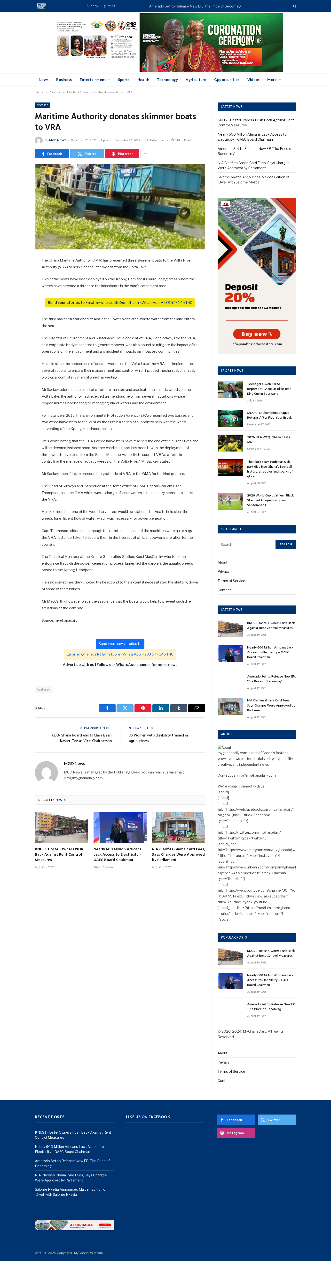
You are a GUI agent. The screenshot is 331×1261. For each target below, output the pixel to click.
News (43, 79)
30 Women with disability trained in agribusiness (158, 738)
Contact (224, 590)
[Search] (294, 6)
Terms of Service (231, 581)
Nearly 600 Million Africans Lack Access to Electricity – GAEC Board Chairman (118, 855)
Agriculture (196, 79)
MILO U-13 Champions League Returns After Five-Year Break (269, 415)
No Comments (158, 140)
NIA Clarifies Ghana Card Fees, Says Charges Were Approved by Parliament (178, 855)
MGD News (58, 140)
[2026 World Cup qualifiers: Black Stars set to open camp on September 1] (230, 501)
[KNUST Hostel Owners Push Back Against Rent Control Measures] (61, 827)
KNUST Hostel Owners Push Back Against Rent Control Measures (59, 855)
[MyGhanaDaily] (41, 6)
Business (64, 79)
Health (143, 79)
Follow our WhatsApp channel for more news (137, 665)
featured (43, 689)
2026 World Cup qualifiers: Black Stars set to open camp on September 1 (270, 500)
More (272, 79)
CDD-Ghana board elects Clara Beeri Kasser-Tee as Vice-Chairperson (82, 738)
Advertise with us (78, 665)
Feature (42, 105)
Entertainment (93, 79)
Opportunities (227, 79)
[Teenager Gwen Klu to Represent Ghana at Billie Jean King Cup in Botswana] (230, 389)
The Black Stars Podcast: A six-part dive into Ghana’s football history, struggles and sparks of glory (270, 469)
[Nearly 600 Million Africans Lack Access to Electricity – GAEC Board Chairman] (120, 827)
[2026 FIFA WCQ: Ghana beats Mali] (230, 443)
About (223, 562)
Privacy (223, 571)
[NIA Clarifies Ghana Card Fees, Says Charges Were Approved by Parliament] (178, 827)
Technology (167, 79)
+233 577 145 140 (176, 302)
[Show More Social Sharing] (145, 153)
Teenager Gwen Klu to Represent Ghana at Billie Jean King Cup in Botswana (269, 389)
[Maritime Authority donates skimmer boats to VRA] (120, 206)
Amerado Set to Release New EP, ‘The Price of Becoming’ (195, 6)
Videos (253, 79)
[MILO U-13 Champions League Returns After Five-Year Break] (230, 418)
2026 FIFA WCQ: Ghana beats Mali (268, 440)
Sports (124, 79)
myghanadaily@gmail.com (117, 302)
